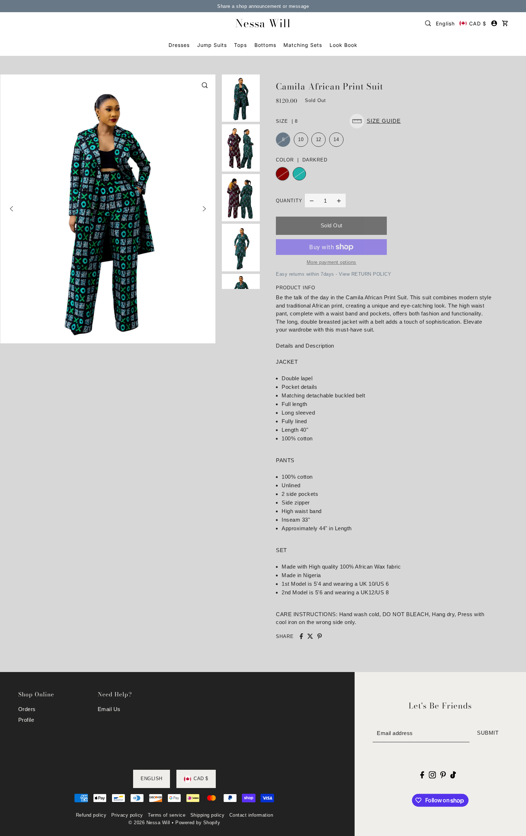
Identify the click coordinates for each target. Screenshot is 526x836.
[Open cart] (505, 23)
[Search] (428, 23)
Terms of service (166, 815)
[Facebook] (422, 774)
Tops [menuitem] (240, 45)
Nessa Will (263, 23)
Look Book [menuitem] (343, 45)
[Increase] (339, 200)
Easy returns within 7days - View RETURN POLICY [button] (333, 274)
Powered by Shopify (197, 822)
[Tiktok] (453, 774)
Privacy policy (127, 815)
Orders (27, 709)
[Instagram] (432, 774)
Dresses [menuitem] (179, 45)
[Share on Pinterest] (319, 636)
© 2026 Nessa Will (149, 822)
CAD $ (477, 23)
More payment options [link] (331, 262)
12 (318, 139)
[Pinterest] (443, 774)
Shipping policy (207, 815)
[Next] (204, 209)
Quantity (289, 200)
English (445, 23)
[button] (377, 121)
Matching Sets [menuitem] (302, 45)
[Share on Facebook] (301, 636)
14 (336, 139)
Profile (26, 720)
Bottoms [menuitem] (265, 45)
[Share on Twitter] (310, 636)
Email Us (109, 709)
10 (300, 139)
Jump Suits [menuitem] (212, 45)
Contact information (251, 815)
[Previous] (11, 209)
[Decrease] (311, 200)
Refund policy (91, 815)
